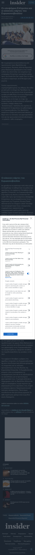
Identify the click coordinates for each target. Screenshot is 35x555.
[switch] (28, 253)
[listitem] (17, 249)
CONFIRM (10, 334)
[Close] (31, 219)
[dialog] (17, 277)
